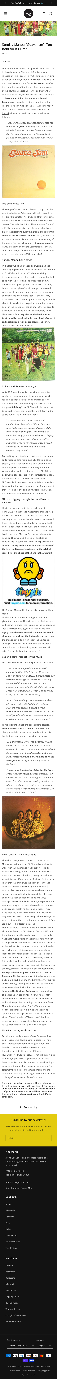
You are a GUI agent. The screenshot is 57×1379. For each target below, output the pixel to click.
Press (8, 1222)
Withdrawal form (13, 1321)
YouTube (9, 1265)
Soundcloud (11, 1290)
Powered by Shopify (31, 1366)
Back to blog (31, 1107)
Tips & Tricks (11, 1247)
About (8, 1204)
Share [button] (7, 61)
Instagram (10, 1271)
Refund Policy (12, 1302)
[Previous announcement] (5, 3)
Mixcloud (10, 1284)
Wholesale (10, 1210)
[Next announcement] (52, 3)
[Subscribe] (48, 1138)
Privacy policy (15, 1370)
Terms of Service (13, 1309)
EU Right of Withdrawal (16, 1315)
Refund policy (46, 1366)
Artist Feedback (13, 1241)
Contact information (29, 1375)
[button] (5, 14)
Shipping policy (44, 1370)
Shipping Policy (13, 1296)
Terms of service (29, 1370)
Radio (8, 1229)
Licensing (10, 1216)
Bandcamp (10, 1277)
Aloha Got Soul (18, 1366)
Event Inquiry (12, 1235)
